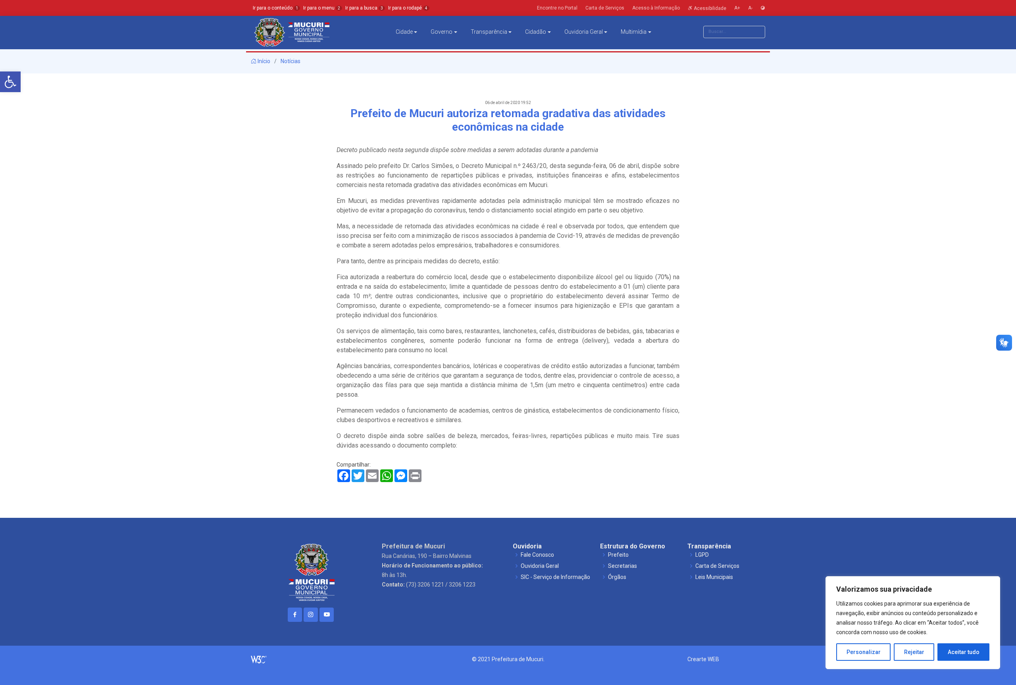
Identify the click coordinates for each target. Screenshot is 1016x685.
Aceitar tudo (963, 652)
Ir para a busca (364, 8)
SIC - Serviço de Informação (555, 577)
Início (263, 61)
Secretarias (622, 566)
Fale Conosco (537, 555)
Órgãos (617, 577)
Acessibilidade (709, 8)
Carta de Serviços (717, 566)
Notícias (290, 61)
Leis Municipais (714, 577)
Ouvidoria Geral (583, 32)
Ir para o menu (321, 8)
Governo (441, 32)
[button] (10, 81)
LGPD (702, 555)
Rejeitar (914, 652)
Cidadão (535, 32)
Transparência (489, 32)
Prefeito (618, 555)
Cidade (404, 32)
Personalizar (864, 652)
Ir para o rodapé (407, 8)
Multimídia (634, 32)
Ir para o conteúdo (275, 8)
